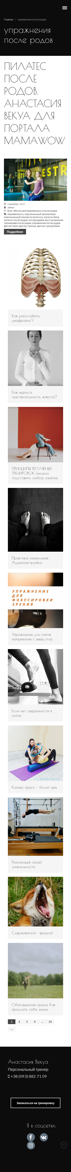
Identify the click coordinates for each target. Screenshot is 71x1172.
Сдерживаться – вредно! (32, 932)
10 (50, 1021)
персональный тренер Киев (40, 214)
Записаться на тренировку (35, 1103)
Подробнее (15, 231)
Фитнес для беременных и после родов (35, 210)
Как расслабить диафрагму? (26, 318)
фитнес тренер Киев (48, 226)
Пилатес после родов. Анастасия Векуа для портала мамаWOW (34, 103)
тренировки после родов (17, 223)
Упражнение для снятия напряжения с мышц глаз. (32, 636)
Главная (8, 19)
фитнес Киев (11, 226)
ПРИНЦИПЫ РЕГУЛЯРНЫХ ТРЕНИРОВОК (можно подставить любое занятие (35, 473)
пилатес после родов (15, 220)
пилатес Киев (51, 217)
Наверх (64, 1145)
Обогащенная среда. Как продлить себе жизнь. (34, 1006)
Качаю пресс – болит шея (34, 787)
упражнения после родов (46, 223)
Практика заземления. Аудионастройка (30, 560)
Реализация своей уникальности (27, 864)
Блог (10, 210)
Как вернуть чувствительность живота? (34, 394)
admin (10, 207)
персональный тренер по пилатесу (23, 217)
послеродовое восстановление (45, 220)
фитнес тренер (27, 226)
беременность (15, 214)
